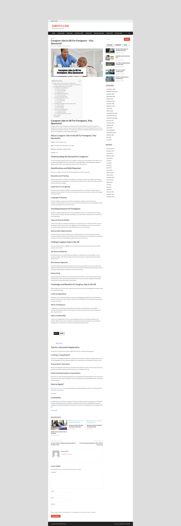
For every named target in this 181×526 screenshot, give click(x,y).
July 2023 (108, 184)
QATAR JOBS (109, 125)
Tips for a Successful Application (61, 109)
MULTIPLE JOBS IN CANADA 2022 (120, 70)
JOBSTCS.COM (60, 26)
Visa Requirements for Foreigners (62, 93)
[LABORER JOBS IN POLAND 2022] (110, 56)
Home (53, 33)
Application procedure (58, 388)
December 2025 (110, 151)
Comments (118, 45)
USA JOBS (108, 139)
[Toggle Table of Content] (79, 81)
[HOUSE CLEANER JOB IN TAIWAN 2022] (110, 77)
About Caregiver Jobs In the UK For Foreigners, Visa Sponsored (68, 84)
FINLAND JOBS (110, 103)
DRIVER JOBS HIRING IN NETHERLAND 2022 (122, 49)
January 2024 (109, 175)
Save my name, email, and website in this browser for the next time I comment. (73, 512)
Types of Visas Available (61, 94)
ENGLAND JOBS (110, 101)
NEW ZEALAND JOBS (99, 33)
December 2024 (110, 155)
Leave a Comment (66, 45)
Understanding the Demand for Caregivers (63, 86)
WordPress (122, 523)
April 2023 (109, 189)
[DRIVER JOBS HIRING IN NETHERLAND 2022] (110, 49)
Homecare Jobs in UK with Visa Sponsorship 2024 (76, 426)
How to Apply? (58, 115)
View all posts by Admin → (67, 454)
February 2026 (110, 148)
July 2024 (108, 160)
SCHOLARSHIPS (110, 130)
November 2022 (110, 196)
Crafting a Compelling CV (61, 110)
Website (53, 504)
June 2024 (108, 163)
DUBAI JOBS (70, 33)
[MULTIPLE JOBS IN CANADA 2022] (110, 70)
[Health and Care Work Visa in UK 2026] (59, 425)
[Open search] (129, 33)
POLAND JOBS (118, 33)
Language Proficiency (61, 91)
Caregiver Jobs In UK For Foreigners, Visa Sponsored (64, 83)
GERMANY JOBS (110, 106)
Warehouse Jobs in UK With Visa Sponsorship (94, 426)
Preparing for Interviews (61, 112)
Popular (109, 45)
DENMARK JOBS (110, 96)
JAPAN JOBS (88, 33)
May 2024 (108, 165)
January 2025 (109, 153)
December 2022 (110, 194)
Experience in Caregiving (61, 90)
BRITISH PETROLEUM (112, 91)
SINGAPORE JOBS (111, 132)
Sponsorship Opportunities (62, 96)
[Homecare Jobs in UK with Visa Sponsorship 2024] (77, 422)
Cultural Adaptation (60, 105)
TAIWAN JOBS (109, 33)
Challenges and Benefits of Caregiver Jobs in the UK (65, 103)
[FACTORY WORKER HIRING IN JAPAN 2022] (110, 63)
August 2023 (109, 182)
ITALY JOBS (109, 108)
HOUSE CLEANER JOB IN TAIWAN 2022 (122, 77)
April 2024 (109, 167)
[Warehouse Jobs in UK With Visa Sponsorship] (95, 422)
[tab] (110, 45)
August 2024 (109, 158)
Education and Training (61, 89)
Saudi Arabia (109, 127)
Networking (59, 102)
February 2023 (110, 191)
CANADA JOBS (60, 33)
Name (53, 491)
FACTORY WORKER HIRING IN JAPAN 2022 (123, 63)
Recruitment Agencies (61, 100)
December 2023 (110, 177)
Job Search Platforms (61, 99)
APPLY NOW (59, 343)
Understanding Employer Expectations (64, 113)
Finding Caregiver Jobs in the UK (61, 97)
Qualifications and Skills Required (61, 87)
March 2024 (109, 170)
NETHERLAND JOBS (111, 115)
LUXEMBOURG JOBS (111, 113)
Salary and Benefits (60, 107)
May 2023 (108, 187)
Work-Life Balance (60, 106)
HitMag (128, 523)
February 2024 (110, 172)
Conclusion (57, 116)
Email (53, 497)
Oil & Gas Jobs (109, 120)
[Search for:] (118, 39)
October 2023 (109, 179)
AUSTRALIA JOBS (79, 33)
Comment (54, 472)
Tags (125, 45)
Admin (59, 45)
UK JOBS (52, 38)
